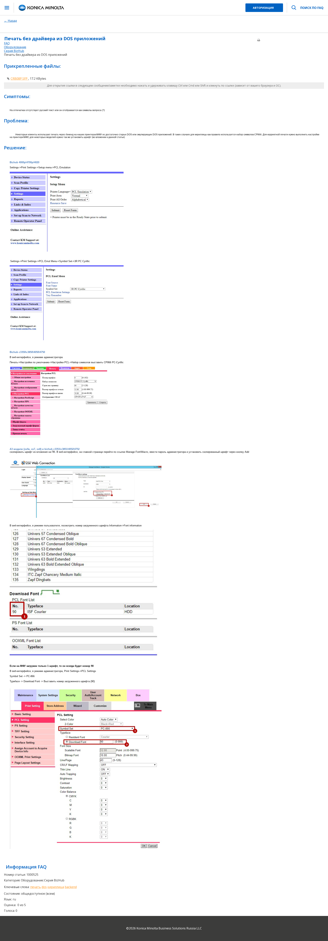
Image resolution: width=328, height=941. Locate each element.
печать (35, 887)
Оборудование (15, 47)
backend (71, 887)
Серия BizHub (14, 51)
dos (44, 887)
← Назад (10, 21)
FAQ (7, 43)
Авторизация (263, 7)
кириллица (55, 887)
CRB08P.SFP (19, 78)
